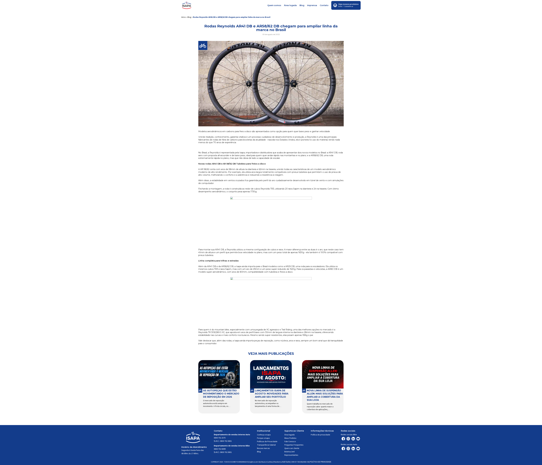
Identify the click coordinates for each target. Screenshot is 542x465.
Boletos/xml (289, 451)
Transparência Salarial (266, 445)
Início (183, 17)
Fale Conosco (290, 441)
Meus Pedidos (290, 438)
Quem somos (274, 5)
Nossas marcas (263, 448)
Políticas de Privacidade (267, 441)
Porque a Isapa (263, 438)
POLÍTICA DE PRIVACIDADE (320, 461)
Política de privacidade (320, 434)
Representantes (291, 455)
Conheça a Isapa (264, 434)
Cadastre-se (348, 6)
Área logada (290, 5)
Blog (302, 5)
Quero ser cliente (291, 448)
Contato (324, 5)
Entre (340, 6)
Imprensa (312, 5)
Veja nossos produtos (348, 4)
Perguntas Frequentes (293, 445)
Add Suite (286, 461)
